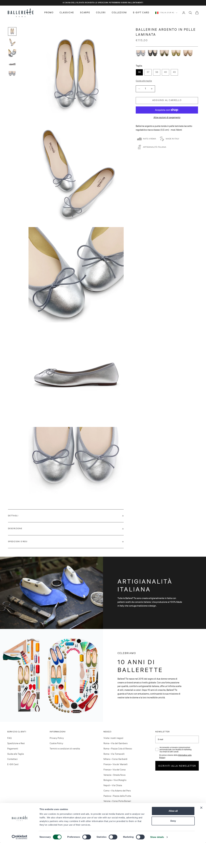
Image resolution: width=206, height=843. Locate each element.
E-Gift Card (12, 764)
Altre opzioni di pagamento (167, 117)
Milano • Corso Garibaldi (115, 759)
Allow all (173, 811)
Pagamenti (12, 748)
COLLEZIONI (119, 12)
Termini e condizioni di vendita (65, 748)
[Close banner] (201, 808)
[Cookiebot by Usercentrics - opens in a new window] (19, 837)
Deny (173, 821)
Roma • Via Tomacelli (114, 754)
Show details (157, 837)
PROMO (49, 12)
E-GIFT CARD (141, 12)
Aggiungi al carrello (167, 100)
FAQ (9, 738)
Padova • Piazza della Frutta (117, 796)
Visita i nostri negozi (113, 738)
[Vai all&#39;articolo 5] (12, 74)
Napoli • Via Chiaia (112, 785)
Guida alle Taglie (15, 754)
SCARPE (85, 12)
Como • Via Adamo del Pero (117, 790)
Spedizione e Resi (16, 743)
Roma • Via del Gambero (115, 743)
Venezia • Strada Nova (114, 775)
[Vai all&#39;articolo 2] (12, 42)
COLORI (101, 12)
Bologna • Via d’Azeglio (114, 780)
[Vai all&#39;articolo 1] (12, 31)
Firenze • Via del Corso (114, 769)
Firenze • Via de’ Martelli (115, 764)
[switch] (86, 837)
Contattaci (12, 759)
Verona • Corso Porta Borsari (117, 801)
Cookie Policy (56, 743)
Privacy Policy (57, 738)
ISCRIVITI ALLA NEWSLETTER (177, 765)
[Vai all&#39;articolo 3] (12, 53)
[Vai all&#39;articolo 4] (12, 64)
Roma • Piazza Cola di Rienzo (117, 748)
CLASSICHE (67, 12)
